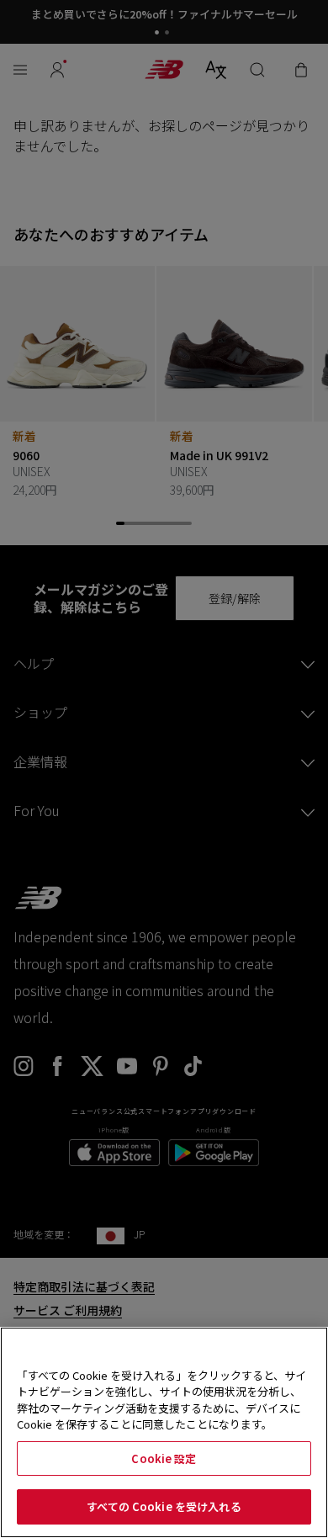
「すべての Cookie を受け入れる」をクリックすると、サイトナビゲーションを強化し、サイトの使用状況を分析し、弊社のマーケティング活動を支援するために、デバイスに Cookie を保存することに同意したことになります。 (161, 1400)
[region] (164, 1432)
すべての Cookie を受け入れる (164, 1506)
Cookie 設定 (163, 1458)
